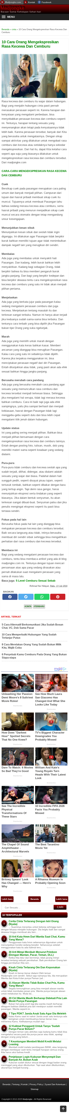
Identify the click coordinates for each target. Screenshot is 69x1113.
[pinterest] (57, 597)
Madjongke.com (13, 2)
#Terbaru (39, 606)
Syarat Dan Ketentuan (55, 1084)
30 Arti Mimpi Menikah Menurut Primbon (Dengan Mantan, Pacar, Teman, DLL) (33, 953)
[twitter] (25, 597)
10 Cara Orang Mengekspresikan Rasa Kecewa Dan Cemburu (30, 44)
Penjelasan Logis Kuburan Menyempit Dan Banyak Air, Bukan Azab (35, 1058)
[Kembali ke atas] (63, 1109)
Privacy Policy (36, 1084)
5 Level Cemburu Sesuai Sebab (35, 580)
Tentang (15, 1084)
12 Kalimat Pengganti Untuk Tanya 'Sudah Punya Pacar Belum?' (34, 1027)
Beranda (34, 899)
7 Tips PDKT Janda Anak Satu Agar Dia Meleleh (37, 1013)
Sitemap (34, 1089)
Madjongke (12, 7)
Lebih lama (61, 899)
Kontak (31, 2)
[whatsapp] (41, 597)
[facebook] (9, 597)
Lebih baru (7, 899)
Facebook (46, 2)
